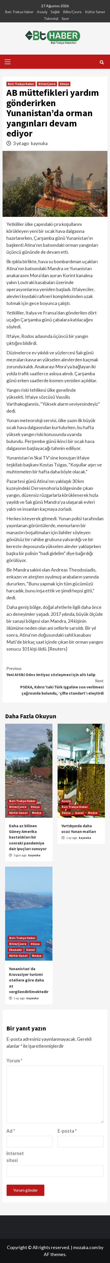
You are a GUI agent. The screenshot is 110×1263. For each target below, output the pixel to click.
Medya (36, 813)
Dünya (64, 84)
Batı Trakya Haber (19, 12)
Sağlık (55, 12)
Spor (65, 18)
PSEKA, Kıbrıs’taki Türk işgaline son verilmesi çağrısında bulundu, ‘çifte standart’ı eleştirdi (62, 687)
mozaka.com (85, 1247)
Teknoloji (51, 18)
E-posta (67, 1131)
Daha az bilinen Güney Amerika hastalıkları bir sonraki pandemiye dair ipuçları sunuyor (28, 837)
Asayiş (42, 12)
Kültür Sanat (95, 12)
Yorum (14, 1060)
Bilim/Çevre (72, 12)
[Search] (101, 62)
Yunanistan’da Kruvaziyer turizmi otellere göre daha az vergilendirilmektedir (28, 980)
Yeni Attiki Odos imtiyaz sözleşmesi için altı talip (50, 671)
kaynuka (39, 143)
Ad (10, 1131)
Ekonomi (15, 950)
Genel (79, 813)
